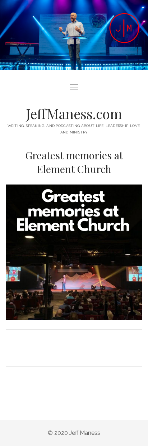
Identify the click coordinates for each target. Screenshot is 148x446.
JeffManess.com (74, 113)
